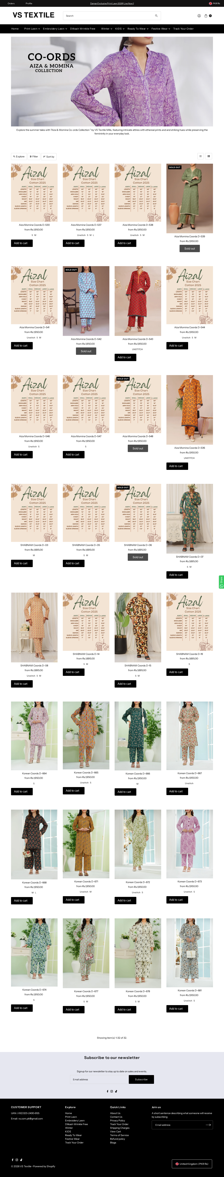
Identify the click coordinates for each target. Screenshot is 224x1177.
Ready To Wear (137, 28)
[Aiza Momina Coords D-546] (34, 404)
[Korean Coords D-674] (34, 952)
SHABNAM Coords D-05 (86, 545)
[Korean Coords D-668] (34, 844)
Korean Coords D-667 (190, 773)
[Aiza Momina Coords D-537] (86, 193)
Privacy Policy (117, 1120)
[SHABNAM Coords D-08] (34, 627)
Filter (35, 156)
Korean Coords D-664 (34, 773)
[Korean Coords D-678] (138, 953)
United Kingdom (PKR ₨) (194, 1163)
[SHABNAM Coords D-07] (189, 518)
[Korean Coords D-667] (189, 736)
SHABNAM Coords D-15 (138, 665)
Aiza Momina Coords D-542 (86, 339)
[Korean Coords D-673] (189, 844)
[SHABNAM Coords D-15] (138, 627)
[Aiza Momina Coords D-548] (138, 404)
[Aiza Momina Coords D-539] (189, 198)
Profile (29, 3)
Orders (11, 3)
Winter (105, 28)
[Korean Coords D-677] (86, 953)
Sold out (189, 248)
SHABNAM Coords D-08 (34, 665)
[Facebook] (107, 1091)
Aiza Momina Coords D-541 (34, 327)
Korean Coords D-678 (138, 991)
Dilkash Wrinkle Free (82, 28)
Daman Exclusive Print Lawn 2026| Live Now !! (112, 3)
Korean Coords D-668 (34, 882)
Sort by (50, 156)
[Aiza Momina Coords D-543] (138, 301)
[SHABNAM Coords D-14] (86, 622)
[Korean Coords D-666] (138, 736)
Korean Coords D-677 (86, 991)
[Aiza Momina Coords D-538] (138, 193)
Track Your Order (183, 28)
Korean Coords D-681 (190, 990)
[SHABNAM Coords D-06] (138, 513)
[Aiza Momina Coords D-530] (34, 193)
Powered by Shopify (44, 1166)
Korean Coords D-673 (190, 881)
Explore (20, 156)
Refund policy (117, 1138)
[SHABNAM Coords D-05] (86, 513)
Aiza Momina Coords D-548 (137, 436)
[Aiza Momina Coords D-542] (86, 301)
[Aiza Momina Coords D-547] (86, 404)
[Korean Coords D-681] (189, 952)
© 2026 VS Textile (21, 1166)
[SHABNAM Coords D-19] (189, 622)
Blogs (113, 1142)
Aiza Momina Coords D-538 (137, 224)
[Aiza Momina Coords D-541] (34, 295)
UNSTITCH (137, 349)
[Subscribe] (208, 1125)
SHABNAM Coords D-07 (189, 556)
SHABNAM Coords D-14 (86, 654)
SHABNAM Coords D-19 (189, 654)
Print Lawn (30, 28)
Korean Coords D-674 (34, 989)
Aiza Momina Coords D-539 (189, 236)
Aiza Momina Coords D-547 (86, 436)
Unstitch (81, 235)
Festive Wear (159, 28)
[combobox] (112, 15)
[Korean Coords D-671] (86, 844)
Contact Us (116, 1116)
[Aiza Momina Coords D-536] (189, 410)
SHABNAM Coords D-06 (138, 545)
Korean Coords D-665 (86, 772)
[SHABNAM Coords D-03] (34, 513)
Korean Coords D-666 (138, 773)
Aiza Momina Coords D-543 (137, 339)
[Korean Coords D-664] (34, 736)
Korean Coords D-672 (138, 882)
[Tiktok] (116, 1091)
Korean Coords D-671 (86, 881)
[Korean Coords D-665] (86, 735)
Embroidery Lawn (53, 28)
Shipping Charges (120, 1127)
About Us (115, 1113)
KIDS (118, 28)
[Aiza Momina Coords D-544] (189, 295)
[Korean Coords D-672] (138, 844)
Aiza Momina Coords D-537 (86, 224)
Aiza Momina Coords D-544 (189, 327)
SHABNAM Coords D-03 (34, 545)
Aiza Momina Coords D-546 (34, 436)
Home (15, 28)
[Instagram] (111, 1091)
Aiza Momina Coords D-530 (34, 224)
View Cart (115, 1131)
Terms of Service (119, 1135)
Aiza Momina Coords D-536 (189, 447)
